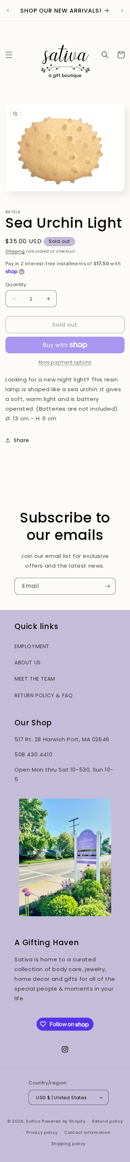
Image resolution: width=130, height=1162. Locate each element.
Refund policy (107, 1121)
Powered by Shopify (64, 1121)
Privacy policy (41, 1132)
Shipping (15, 251)
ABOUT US (27, 662)
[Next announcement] (122, 10)
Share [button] (21, 440)
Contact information (87, 1132)
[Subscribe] (107, 586)
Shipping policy (68, 1143)
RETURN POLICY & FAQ (43, 695)
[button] (9, 55)
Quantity (15, 284)
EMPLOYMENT (31, 646)
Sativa (33, 1121)
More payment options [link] (65, 362)
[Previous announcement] (8, 10)
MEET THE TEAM (34, 678)
